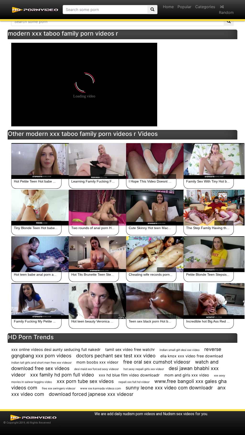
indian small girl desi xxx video (180, 350)
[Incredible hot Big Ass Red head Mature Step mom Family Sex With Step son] (209, 301)
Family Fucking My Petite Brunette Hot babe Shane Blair (56, 321)
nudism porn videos (139, 414)
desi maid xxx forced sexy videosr (96, 369)
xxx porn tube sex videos (85, 381)
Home (168, 6)
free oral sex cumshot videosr (156, 362)
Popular (184, 6)
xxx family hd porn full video (62, 375)
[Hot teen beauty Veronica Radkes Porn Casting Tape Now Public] (94, 301)
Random (226, 12)
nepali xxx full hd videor (134, 382)
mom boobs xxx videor (97, 362)
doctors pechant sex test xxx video (116, 356)
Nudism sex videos (178, 414)
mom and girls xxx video (186, 375)
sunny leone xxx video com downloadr (169, 388)
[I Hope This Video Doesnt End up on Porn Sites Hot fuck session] (151, 161)
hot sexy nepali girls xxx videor (143, 369)
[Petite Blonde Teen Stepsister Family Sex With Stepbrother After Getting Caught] (209, 254)
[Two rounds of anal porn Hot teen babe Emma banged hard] (94, 208)
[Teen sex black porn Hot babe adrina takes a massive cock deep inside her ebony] (151, 301)
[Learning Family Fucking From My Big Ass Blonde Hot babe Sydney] (94, 161)
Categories (205, 6)
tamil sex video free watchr (130, 349)
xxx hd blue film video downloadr (129, 375)
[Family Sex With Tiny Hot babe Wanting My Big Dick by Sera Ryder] (209, 161)
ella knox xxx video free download (191, 356)
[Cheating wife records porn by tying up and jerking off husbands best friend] (151, 254)
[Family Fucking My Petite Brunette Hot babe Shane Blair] (36, 301)
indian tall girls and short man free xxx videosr (41, 362)
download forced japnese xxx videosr (91, 394)
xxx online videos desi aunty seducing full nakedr (55, 349)
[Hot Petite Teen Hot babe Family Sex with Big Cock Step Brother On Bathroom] (36, 161)
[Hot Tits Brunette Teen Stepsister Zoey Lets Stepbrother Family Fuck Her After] (94, 254)
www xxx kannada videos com (100, 388)
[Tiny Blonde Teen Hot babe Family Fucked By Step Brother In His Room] (36, 208)
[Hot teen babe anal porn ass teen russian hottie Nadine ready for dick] (36, 254)
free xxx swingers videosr (58, 388)
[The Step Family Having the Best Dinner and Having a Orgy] (209, 208)
